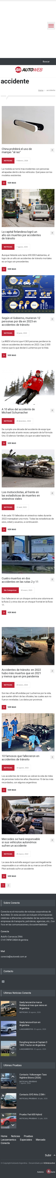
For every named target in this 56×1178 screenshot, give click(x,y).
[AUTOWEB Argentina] (28, 71)
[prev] (12, 1004)
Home (40, 90)
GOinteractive (49, 1163)
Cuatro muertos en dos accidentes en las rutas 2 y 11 (20, 580)
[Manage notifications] (48, 1171)
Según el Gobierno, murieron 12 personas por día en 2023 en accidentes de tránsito (21, 321)
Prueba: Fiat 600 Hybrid (30, 1114)
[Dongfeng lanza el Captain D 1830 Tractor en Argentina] (8, 1048)
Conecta (5, 1143)
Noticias (15, 1136)
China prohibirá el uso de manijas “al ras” (17, 150)
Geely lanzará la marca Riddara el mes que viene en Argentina (33, 1005)
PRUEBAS (33, 1081)
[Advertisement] (28, 28)
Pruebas (28, 1136)
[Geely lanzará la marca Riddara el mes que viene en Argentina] (8, 1008)
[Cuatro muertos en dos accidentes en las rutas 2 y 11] (28, 555)
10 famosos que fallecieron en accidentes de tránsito (20, 757)
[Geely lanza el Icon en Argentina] (8, 1028)
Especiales (26, 1139)
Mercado (40, 1139)
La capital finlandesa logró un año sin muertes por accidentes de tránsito (21, 235)
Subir (48, 1155)
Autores (40, 1172)
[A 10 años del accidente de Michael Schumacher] (28, 387)
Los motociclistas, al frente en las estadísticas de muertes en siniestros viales (21, 495)
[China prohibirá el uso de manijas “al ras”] (28, 125)
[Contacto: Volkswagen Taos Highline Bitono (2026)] (8, 1081)
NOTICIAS (8, 161)
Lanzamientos (8, 1139)
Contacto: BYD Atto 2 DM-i (32, 1094)
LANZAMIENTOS (26, 1029)
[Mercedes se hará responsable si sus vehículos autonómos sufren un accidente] (28, 815)
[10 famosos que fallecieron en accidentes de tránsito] (28, 732)
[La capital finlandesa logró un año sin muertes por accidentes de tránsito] (28, 208)
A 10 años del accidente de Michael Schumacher (18, 411)
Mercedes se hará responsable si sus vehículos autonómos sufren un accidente (21, 842)
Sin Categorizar (10, 590)
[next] (12, 1052)
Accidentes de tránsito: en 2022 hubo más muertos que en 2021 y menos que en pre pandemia (21, 673)
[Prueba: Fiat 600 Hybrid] (8, 1120)
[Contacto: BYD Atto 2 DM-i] (8, 1100)
